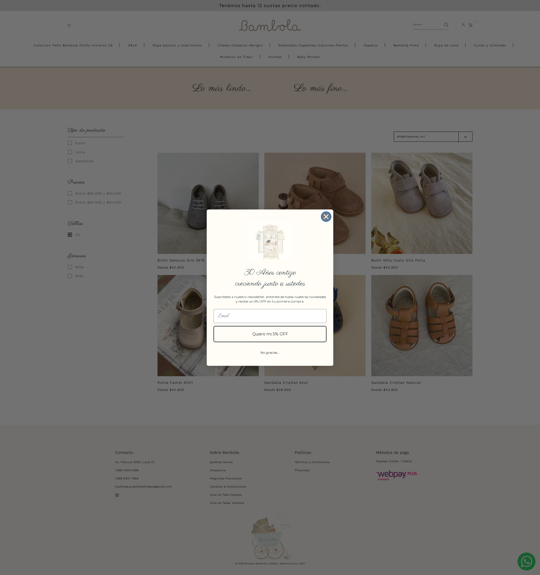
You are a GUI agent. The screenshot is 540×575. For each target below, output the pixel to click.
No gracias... (270, 352)
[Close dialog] (326, 217)
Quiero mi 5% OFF (270, 334)
